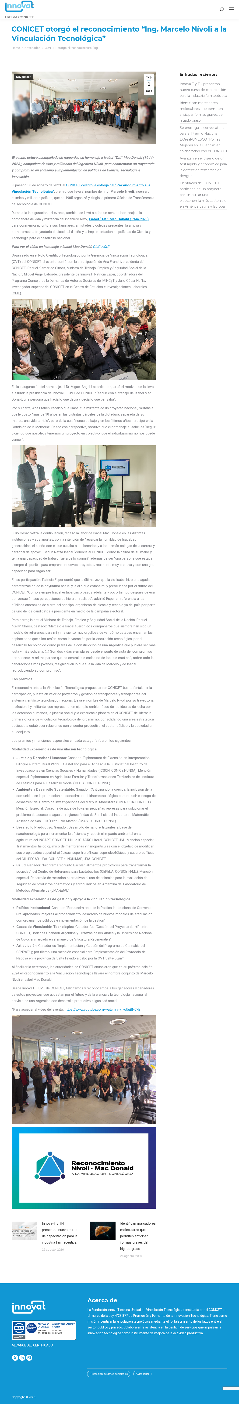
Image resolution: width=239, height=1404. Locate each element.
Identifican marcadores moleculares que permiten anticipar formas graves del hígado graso (138, 1236)
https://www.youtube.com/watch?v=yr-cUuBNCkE (102, 1009)
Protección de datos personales (109, 1373)
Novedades (23, 77)
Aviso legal (142, 1373)
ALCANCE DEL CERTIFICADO (32, 1345)
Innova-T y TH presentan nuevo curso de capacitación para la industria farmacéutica (59, 1233)
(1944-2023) (119, 219)
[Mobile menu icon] (231, 9)
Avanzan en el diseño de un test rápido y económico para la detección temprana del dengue (203, 167)
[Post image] (24, 1231)
